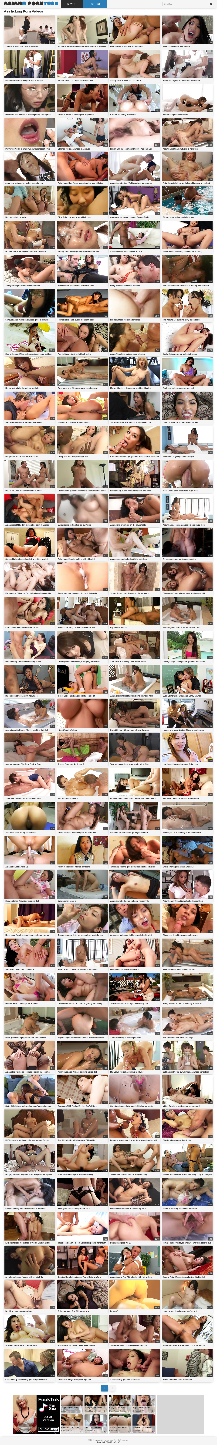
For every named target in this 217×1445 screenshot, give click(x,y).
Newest (72, 4)
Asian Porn (31, 4)
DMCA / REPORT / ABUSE (108, 1442)
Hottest (95, 4)
